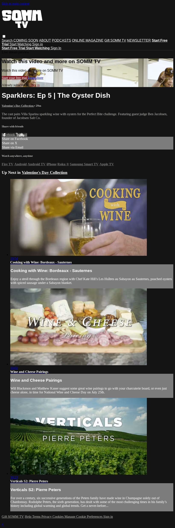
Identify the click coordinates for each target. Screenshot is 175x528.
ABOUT (45, 40)
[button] (4, 36)
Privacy (46, 516)
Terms (36, 516)
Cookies (58, 516)
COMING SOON (25, 40)
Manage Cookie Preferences (83, 516)
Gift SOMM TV (115, 40)
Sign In (56, 48)
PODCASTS (61, 40)
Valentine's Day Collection (18, 105)
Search (7, 40)
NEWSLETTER (139, 40)
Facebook (9, 135)
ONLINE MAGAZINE (88, 40)
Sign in (37, 44)
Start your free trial (15, 78)
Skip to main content (15, 3)
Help (28, 516)
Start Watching (20, 44)
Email (23, 135)
